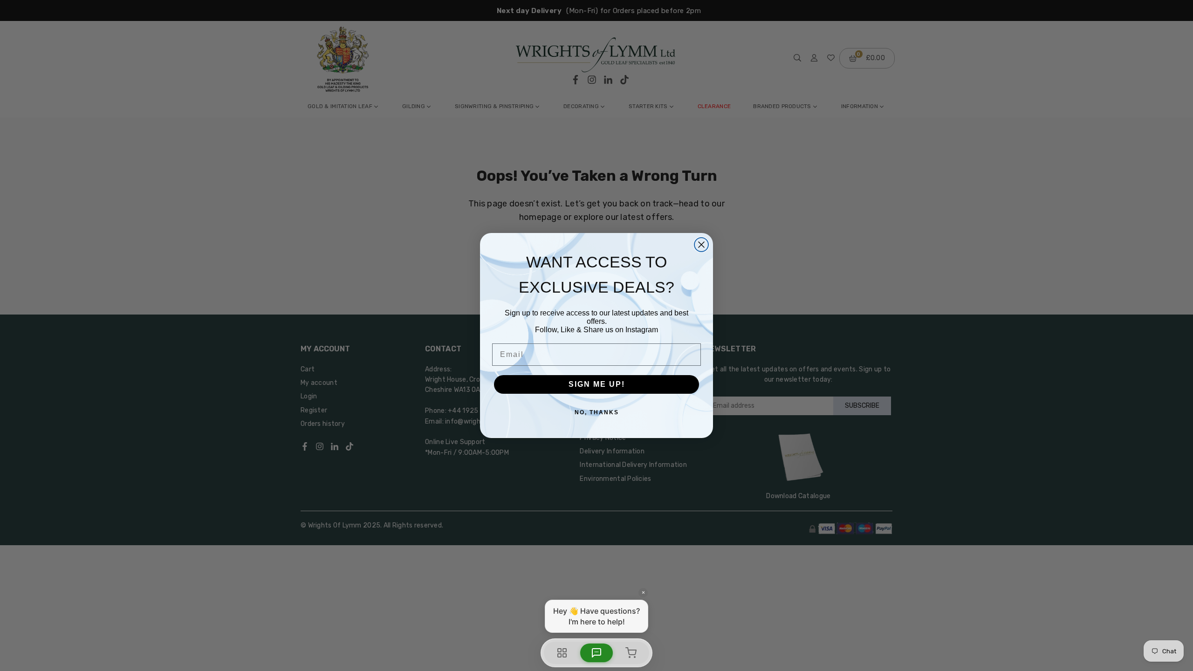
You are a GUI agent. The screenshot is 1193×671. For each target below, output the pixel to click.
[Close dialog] (701, 245)
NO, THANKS (597, 412)
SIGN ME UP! (597, 384)
